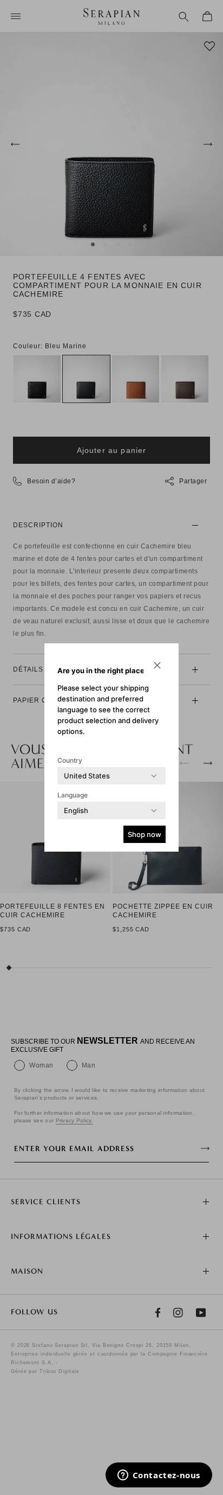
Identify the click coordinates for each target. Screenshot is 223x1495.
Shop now (144, 834)
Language (72, 795)
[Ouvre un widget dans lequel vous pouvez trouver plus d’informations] (158, 1476)
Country (69, 760)
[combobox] (87, 775)
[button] (156, 665)
